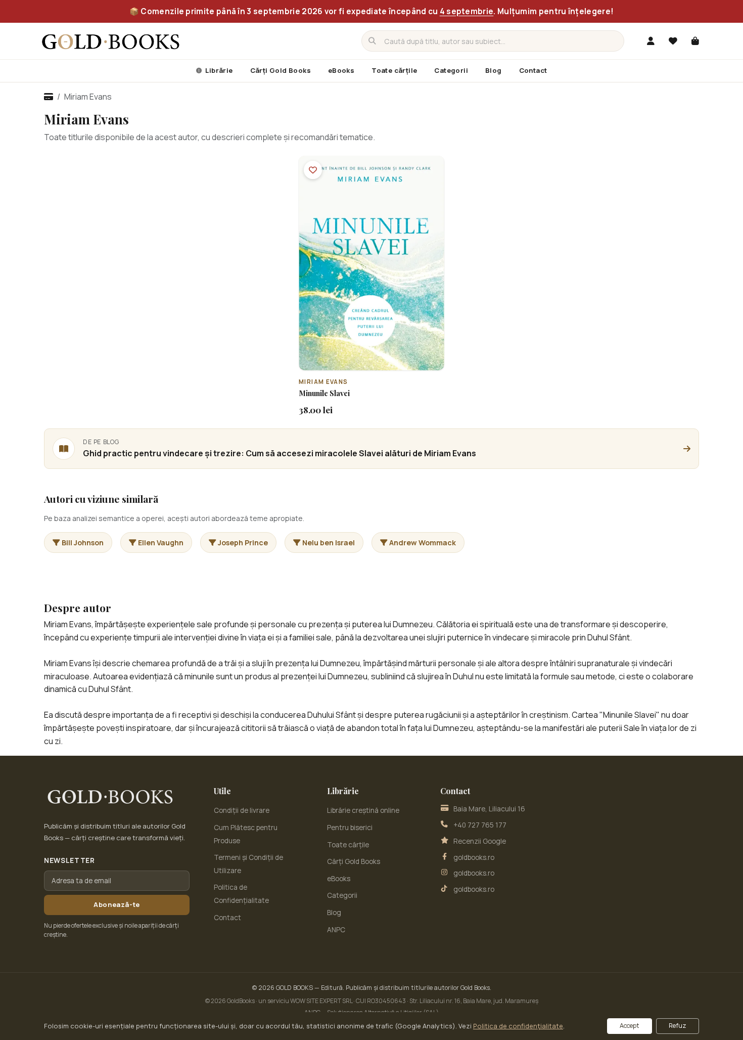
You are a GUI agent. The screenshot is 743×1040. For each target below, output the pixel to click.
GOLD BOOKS (294, 987)
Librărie (218, 70)
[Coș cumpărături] (695, 41)
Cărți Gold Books (280, 70)
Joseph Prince (243, 542)
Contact (533, 70)
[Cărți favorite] (673, 41)
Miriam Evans (323, 381)
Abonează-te (117, 904)
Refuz (677, 1025)
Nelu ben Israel (328, 542)
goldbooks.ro (473, 857)
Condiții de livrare (241, 810)
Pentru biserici (350, 827)
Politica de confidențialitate (518, 1025)
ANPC (336, 929)
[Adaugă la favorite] (313, 170)
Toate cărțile (394, 70)
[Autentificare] (650, 41)
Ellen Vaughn (160, 542)
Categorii (451, 70)
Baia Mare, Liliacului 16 (489, 808)
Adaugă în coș (377, 361)
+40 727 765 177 (479, 825)
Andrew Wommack (422, 542)
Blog (493, 70)
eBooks (341, 70)
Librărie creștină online (363, 810)
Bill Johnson (83, 542)
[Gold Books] (110, 41)
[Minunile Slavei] (371, 263)
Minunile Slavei (324, 393)
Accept (629, 1025)
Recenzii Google (479, 841)
